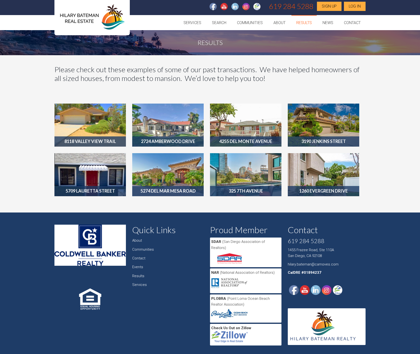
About (279, 22)
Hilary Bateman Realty (92, 19)
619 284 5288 (291, 6)
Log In (355, 6)
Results (304, 22)
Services (192, 22)
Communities (250, 22)
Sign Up (329, 6)
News (328, 22)
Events (137, 267)
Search (219, 22)
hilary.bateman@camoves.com (313, 264)
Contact (352, 22)
